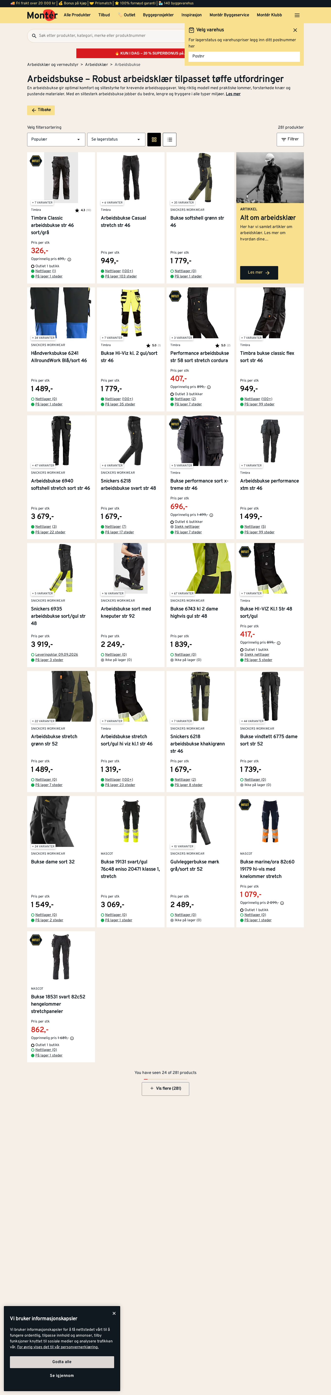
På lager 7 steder (188, 404)
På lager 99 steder (259, 404)
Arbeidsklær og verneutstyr (53, 65)
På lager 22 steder (50, 532)
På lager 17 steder (119, 532)
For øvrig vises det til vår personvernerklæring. (58, 1347)
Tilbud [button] (104, 15)
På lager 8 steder (189, 785)
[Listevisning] (169, 139)
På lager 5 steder (258, 660)
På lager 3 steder (49, 660)
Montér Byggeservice (229, 15)
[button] (56, 139)
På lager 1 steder (49, 276)
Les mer (233, 94)
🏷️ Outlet (126, 15)
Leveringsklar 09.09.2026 (56, 655)
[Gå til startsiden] (42, 15)
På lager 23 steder (120, 785)
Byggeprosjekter (158, 15)
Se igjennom (62, 1375)
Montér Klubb (269, 15)
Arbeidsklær (96, 65)
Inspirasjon (191, 15)
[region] (62, 1348)
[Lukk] (114, 1313)
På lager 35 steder (120, 404)
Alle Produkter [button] (77, 15)
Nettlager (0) (185, 271)
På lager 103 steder (121, 276)
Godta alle (62, 1362)
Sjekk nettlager (187, 527)
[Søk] (32, 36)
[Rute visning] (154, 139)
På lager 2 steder (49, 920)
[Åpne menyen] (297, 15)
